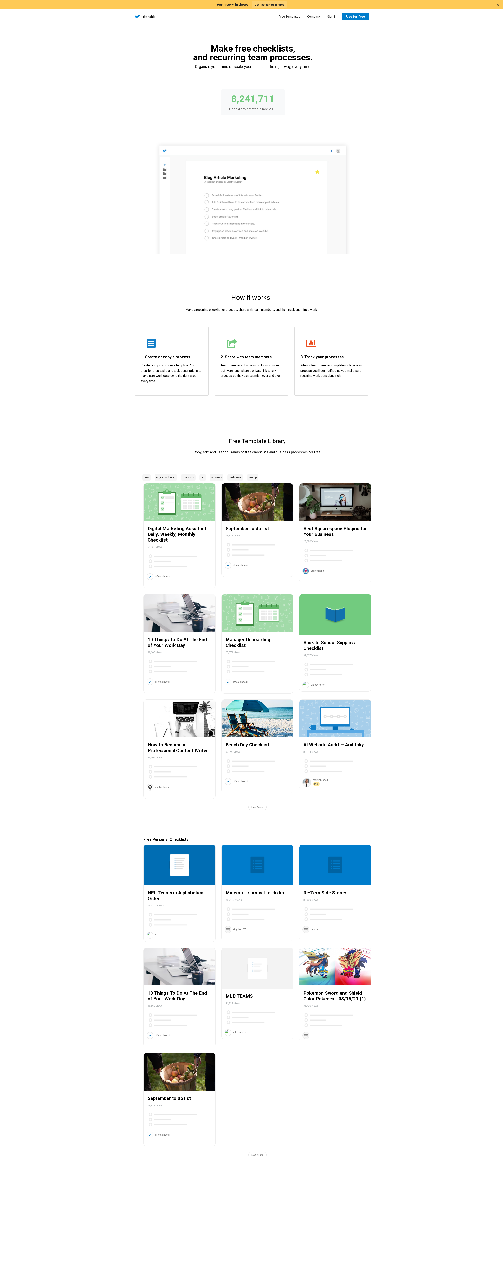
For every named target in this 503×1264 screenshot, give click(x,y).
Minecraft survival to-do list (256, 893)
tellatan (315, 929)
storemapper (318, 570)
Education (188, 477)
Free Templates (289, 16)
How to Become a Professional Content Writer (178, 747)
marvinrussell (320, 780)
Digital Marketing (165, 477)
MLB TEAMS (239, 996)
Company (313, 16)
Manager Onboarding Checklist (248, 642)
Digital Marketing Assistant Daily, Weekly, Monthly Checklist (177, 534)
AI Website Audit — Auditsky (333, 745)
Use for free (355, 16)
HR (202, 477)
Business (216, 477)
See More (257, 807)
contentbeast (162, 787)
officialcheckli (162, 576)
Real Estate (235, 477)
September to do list (247, 528)
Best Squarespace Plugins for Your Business (335, 531)
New (146, 477)
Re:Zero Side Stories (325, 893)
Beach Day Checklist (247, 745)
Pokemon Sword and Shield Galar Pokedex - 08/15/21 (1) (334, 996)
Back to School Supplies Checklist (329, 645)
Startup (253, 477)
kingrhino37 (239, 929)
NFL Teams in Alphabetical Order (176, 895)
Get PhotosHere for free (269, 4)
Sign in (331, 16)
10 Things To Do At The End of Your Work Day (177, 642)
